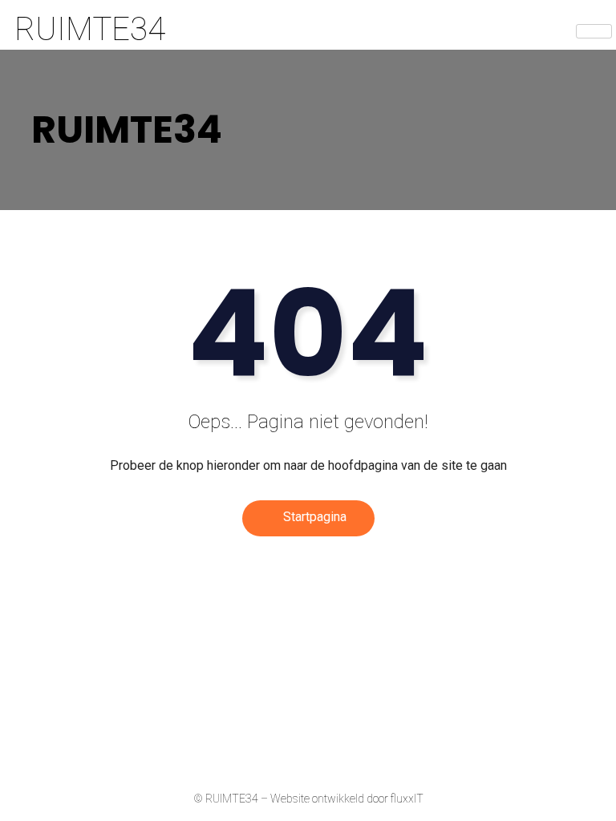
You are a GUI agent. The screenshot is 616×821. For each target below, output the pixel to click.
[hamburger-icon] (594, 31)
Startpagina (313, 516)
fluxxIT (407, 798)
